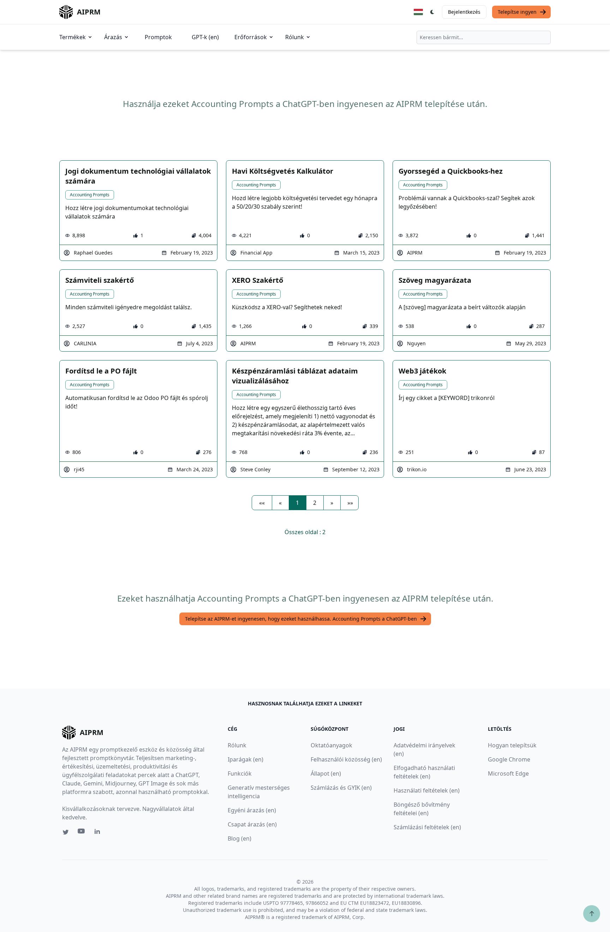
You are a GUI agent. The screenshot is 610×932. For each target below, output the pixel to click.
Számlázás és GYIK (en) (341, 787)
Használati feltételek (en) (427, 790)
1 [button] (297, 503)
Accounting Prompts (89, 195)
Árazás (113, 37)
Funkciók (240, 773)
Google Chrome (509, 759)
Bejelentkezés (464, 11)
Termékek (72, 37)
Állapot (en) (326, 773)
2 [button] (314, 503)
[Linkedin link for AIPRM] (99, 833)
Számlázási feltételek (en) (427, 827)
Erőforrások (250, 37)
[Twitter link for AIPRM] (65, 832)
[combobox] (484, 37)
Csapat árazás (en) (252, 824)
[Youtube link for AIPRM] (82, 833)
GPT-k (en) (205, 37)
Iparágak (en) (245, 759)
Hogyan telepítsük (512, 745)
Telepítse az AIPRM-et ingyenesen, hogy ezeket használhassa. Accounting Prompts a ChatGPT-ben (301, 618)
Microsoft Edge (508, 773)
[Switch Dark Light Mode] (432, 12)
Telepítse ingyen (517, 11)
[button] (262, 503)
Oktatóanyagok (331, 745)
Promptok (158, 37)
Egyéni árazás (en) (252, 810)
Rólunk (294, 37)
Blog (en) (239, 838)
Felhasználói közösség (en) (346, 759)
